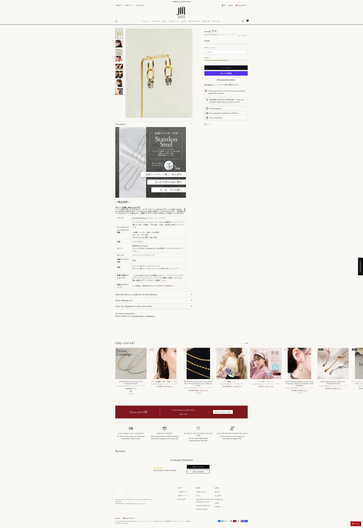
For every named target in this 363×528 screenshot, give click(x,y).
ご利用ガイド (183, 492)
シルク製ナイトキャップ (265, 382)
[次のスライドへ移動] (246, 331)
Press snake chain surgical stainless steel (131, 382)
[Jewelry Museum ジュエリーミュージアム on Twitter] (225, 5)
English (230, 5)
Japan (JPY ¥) (242, 5)
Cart (197, 495)
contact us (150, 316)
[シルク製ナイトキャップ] (265, 363)
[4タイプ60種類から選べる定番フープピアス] (164, 363)
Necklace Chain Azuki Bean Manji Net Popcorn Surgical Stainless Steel (198, 383)
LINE (217, 503)
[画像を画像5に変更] (119, 74)
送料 (209, 84)
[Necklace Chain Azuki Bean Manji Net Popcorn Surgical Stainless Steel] (198, 363)
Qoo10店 (218, 495)
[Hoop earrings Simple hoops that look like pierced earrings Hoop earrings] (299, 363)
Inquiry (218, 108)
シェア (209, 124)
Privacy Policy (202, 509)
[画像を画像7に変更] (119, 92)
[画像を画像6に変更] (119, 83)
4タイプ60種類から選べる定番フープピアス (164, 382)
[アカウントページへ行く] (243, 21)
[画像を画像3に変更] (119, 55)
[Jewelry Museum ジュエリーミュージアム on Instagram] (222, 5)
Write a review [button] (198, 467)
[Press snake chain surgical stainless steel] (131, 363)
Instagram (219, 499)
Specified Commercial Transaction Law (205, 500)
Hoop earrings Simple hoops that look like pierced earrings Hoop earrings (299, 383)
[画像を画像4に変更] (119, 66)
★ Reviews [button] (360, 266)
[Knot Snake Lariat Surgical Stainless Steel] (333, 363)
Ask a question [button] (198, 471)
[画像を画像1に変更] (119, 34)
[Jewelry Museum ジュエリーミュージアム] (181, 12)
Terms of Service (203, 505)
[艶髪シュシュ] (232, 363)
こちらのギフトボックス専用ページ (147, 275)
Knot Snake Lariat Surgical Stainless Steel (333, 382)
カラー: (210, 47)
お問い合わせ (201, 492)
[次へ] (210, 1)
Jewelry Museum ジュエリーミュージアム (140, 521)
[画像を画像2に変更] (119, 43)
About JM (181, 499)
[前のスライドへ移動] (241, 331)
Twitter (217, 506)
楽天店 (217, 492)
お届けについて (183, 495)
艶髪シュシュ (232, 382)
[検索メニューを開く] (116, 21)
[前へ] (153, 1)
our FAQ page (138, 316)
